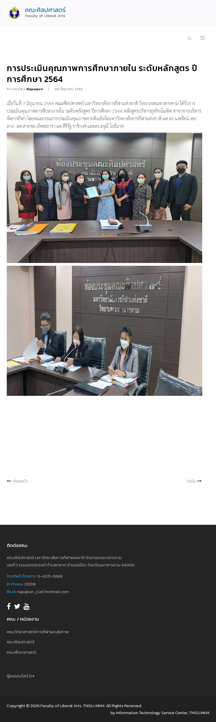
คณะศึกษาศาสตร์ (21, 652)
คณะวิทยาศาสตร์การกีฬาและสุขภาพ (38, 631)
